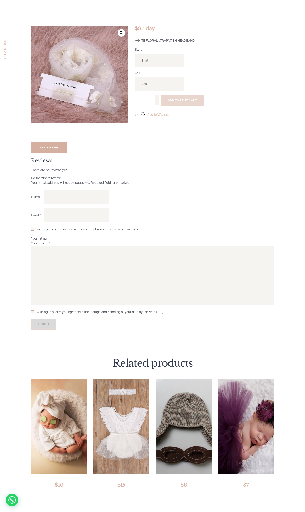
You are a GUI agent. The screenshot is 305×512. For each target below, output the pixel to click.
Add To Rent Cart (182, 100)
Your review (40, 243)
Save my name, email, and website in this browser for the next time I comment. (92, 229)
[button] (121, 33)
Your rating (40, 238)
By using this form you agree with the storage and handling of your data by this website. (99, 312)
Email (36, 215)
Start (138, 49)
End (137, 73)
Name (36, 197)
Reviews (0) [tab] (48, 147)
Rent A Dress (4, 51)
